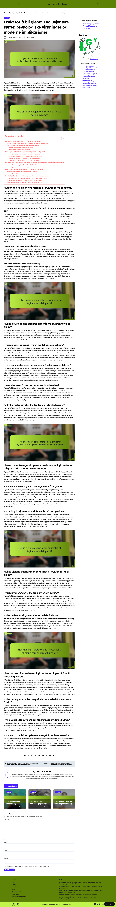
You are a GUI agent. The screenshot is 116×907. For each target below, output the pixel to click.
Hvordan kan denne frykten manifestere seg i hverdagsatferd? (25, 158)
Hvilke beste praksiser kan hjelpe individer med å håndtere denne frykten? (28, 178)
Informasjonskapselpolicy (19, 896)
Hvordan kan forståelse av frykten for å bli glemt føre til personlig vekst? (27, 176)
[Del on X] (98, 905)
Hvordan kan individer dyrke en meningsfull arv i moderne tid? (24, 182)
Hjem (14, 4)
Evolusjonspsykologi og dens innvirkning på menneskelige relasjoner (78, 894)
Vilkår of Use (15, 894)
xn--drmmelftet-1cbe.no (58, 4)
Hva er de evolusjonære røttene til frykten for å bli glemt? (23, 141)
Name (6, 842)
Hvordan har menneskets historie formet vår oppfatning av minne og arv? (28, 143)
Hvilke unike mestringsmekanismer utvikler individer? (22, 174)
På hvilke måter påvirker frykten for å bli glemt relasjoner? (23, 160)
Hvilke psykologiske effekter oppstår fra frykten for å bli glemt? (25, 152)
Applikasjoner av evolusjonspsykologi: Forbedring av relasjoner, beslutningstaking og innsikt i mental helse (90, 83)
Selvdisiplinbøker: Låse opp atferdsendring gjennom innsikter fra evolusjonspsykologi (77, 898)
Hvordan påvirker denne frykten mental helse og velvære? (23, 154)
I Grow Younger (94, 59)
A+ (13, 904)
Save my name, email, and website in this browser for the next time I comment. (27, 866)
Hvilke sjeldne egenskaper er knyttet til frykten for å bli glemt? (24, 169)
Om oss (20, 4)
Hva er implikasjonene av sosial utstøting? (19, 149)
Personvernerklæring (18, 891)
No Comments (30, 37)
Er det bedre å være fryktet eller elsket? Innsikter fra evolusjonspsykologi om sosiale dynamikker (80, 887)
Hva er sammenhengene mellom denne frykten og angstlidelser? (25, 156)
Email (6, 850)
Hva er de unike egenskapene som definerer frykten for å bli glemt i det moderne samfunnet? (34, 162)
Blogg (13, 889)
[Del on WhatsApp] (103, 905)
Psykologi (6, 17)
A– (18, 904)
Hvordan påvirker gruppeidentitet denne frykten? (21, 147)
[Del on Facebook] (95, 905)
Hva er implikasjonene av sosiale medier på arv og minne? (23, 167)
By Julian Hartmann (11, 37)
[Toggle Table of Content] (62, 138)
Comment (7, 819)
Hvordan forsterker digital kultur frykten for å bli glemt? (23, 165)
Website (6, 858)
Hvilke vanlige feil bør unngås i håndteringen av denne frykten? (24, 180)
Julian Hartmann (43, 771)
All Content (99, 4)
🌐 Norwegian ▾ (109, 904)
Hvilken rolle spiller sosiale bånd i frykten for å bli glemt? (23, 145)
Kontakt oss (91, 4)
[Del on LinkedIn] (100, 905)
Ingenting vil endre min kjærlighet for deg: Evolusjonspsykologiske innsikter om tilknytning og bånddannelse (81, 891)
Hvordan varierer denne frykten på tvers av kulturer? (22, 171)
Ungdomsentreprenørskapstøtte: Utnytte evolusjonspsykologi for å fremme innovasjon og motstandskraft (80, 883)
